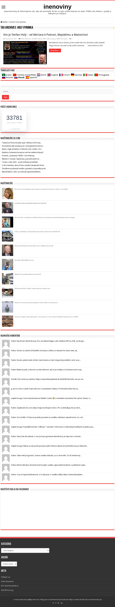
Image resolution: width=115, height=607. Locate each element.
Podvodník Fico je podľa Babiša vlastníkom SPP (28, 274)
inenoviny (57, 6)
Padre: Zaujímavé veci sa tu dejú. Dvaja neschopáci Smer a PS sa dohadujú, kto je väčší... (46, 408)
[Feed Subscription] (113, 28)
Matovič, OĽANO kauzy (33, 39)
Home (4, 22)
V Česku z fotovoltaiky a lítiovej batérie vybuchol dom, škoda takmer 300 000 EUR (37, 231)
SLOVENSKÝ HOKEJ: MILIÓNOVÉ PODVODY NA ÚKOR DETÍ (30, 203)
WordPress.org (7, 590)
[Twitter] (58, 603)
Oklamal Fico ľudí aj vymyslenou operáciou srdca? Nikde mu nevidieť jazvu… (37, 302)
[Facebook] (56, 603)
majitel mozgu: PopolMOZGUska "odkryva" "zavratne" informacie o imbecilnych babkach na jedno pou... (52, 427)
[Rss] (53, 603)
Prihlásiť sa (5, 577)
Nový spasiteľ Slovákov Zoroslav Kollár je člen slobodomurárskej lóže (34, 246)
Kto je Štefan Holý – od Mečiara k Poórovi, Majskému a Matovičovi (45, 34)
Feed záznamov (7, 581)
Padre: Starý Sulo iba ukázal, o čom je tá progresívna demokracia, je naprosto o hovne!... (46, 436)
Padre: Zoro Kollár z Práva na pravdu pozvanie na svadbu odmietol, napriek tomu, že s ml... (47, 417)
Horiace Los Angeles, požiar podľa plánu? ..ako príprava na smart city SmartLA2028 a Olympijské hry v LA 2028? (46, 317)
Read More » (55, 50)
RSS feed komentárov (9, 586)
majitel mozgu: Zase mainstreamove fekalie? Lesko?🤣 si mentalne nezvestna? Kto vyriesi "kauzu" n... (51, 398)
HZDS (22, 39)
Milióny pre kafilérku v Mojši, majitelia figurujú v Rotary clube (32, 288)
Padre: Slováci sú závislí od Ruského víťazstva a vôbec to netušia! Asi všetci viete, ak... (44, 351)
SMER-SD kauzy (61, 39)
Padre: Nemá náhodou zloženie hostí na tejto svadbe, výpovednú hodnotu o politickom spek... (48, 465)
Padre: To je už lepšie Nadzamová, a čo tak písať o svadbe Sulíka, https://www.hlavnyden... (47, 474)
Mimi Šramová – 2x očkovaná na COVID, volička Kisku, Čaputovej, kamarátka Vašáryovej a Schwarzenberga (45, 217)
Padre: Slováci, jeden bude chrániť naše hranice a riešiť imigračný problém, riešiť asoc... (46, 360)
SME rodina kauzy (49, 39)
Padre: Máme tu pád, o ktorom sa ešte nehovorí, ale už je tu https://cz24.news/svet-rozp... (47, 370)
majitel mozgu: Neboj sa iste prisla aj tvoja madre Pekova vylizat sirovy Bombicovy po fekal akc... (49, 446)
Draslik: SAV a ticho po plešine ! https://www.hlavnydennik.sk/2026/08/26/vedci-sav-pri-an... (47, 379)
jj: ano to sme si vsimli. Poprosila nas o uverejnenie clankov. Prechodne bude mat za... (45, 389)
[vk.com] (61, 603)
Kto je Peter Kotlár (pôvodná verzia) (24, 260)
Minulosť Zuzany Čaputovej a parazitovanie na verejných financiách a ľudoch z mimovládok (41, 189)
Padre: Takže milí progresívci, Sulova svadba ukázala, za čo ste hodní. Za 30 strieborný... (46, 455)
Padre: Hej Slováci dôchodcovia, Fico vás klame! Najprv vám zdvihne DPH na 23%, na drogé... (48, 341)
